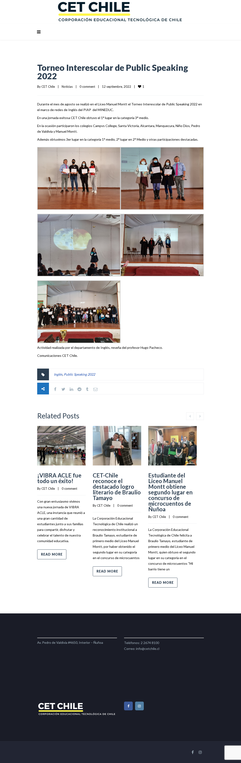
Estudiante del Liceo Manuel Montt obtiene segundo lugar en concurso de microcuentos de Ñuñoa (170, 492)
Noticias (67, 86)
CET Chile (48, 86)
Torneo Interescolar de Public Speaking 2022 (112, 71)
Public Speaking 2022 (79, 374)
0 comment (87, 86)
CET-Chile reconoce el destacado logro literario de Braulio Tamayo (117, 486)
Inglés (58, 374)
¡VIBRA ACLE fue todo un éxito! (59, 478)
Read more (52, 554)
